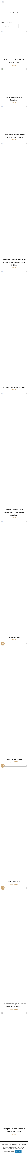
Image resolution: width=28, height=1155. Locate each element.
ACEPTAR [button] (18, 1151)
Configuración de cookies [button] (8, 1151)
